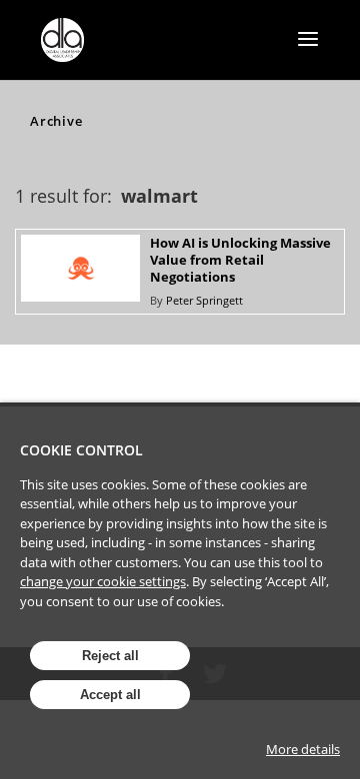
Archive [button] (56, 121)
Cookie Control (81, 449)
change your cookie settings (103, 581)
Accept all (110, 694)
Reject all (110, 655)
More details (303, 749)
